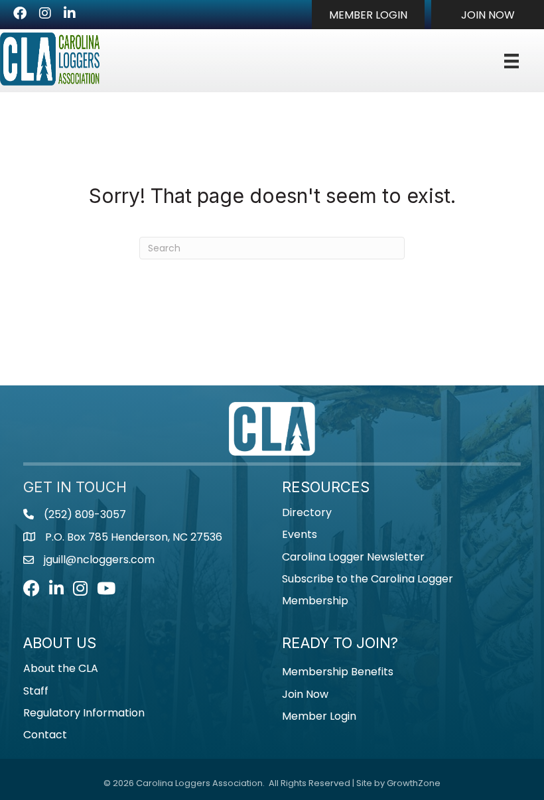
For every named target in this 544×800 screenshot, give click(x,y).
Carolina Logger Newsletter (353, 557)
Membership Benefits (337, 671)
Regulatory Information (84, 712)
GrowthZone (414, 783)
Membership (315, 600)
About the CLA (60, 668)
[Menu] (511, 61)
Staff (35, 691)
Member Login (319, 716)
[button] (368, 14)
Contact (45, 734)
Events (299, 534)
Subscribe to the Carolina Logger (367, 578)
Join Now (305, 694)
